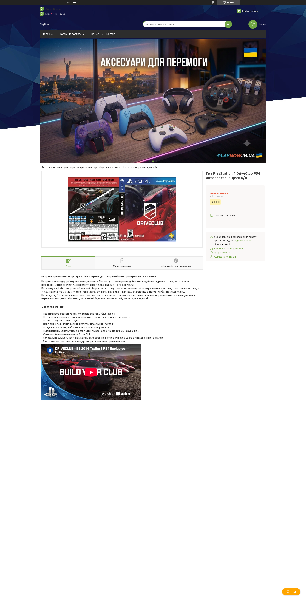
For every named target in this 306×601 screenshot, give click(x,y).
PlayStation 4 (84, 167)
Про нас (94, 34)
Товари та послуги (70, 34)
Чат (294, 591)
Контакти (111, 34)
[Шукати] (228, 24)
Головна (48, 34)
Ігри (72, 167)
